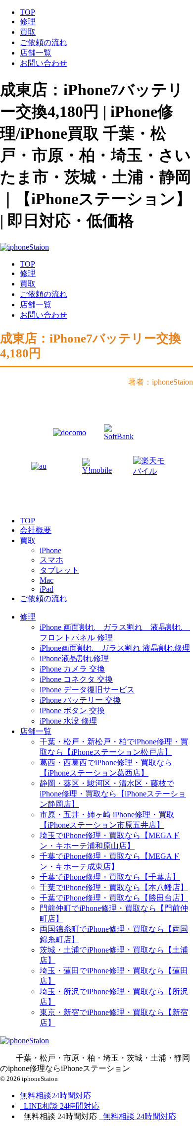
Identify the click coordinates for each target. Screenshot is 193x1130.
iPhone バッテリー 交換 (80, 700)
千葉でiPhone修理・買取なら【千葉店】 (110, 877)
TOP (27, 12)
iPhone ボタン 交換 (72, 710)
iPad (46, 589)
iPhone (50, 550)
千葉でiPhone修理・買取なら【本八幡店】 (114, 887)
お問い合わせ (43, 63)
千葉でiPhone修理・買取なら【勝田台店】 (114, 898)
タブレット (59, 570)
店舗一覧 (35, 53)
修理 (28, 21)
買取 (28, 32)
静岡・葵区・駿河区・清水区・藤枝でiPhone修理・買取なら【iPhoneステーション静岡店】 (113, 793)
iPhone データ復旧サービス (87, 689)
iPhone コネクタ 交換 (76, 679)
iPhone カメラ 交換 (72, 669)
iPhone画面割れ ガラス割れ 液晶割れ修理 (115, 648)
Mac (46, 580)
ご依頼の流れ (43, 42)
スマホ (51, 560)
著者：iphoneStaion (160, 382)
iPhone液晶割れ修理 (74, 658)
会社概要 (35, 530)
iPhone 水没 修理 (68, 721)
